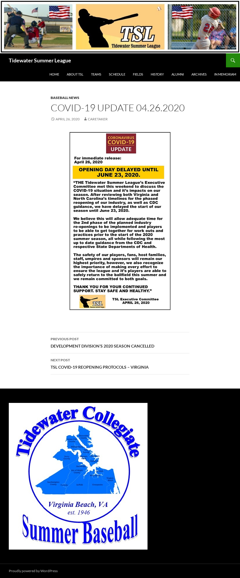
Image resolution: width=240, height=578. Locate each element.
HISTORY (157, 74)
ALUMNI (178, 74)
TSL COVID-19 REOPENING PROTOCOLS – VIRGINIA (100, 364)
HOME (54, 74)
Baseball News (65, 97)
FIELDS (138, 74)
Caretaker (98, 119)
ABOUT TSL (75, 74)
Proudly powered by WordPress (33, 571)
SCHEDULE (117, 74)
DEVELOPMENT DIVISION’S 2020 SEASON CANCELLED (102, 342)
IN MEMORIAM (225, 74)
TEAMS (96, 74)
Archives (199, 74)
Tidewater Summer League (40, 60)
